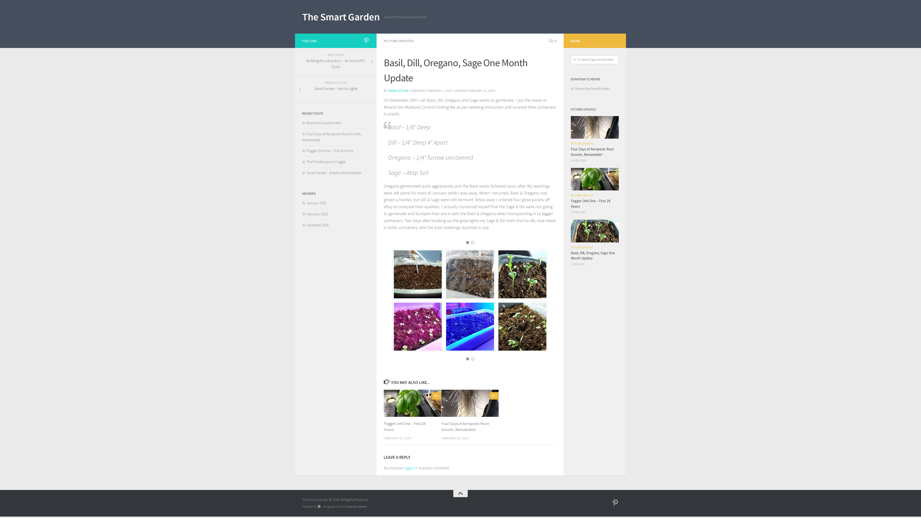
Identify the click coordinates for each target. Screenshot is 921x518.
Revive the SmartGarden (324, 123)
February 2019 (317, 214)
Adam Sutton (398, 90)
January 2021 (316, 203)
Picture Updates (399, 40)
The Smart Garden (341, 17)
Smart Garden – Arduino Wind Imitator (334, 173)
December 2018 (318, 225)
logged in (410, 467)
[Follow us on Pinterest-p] (366, 40)
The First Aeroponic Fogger (326, 161)
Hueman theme (356, 507)
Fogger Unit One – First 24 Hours (330, 150)
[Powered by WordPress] (319, 506)
